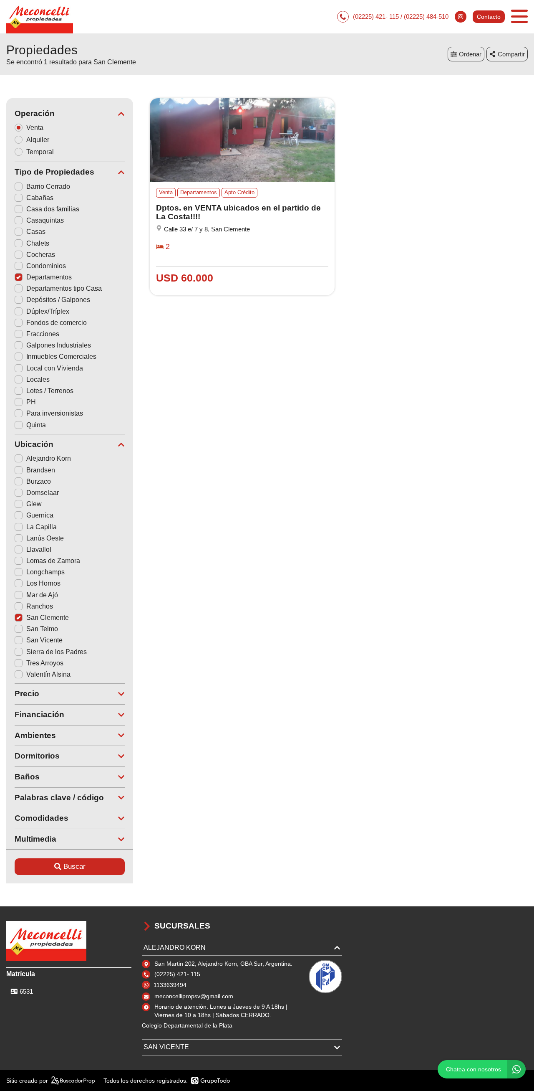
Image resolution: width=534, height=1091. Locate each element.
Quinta (36, 425)
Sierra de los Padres (56, 651)
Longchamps (45, 572)
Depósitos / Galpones (58, 299)
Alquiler (37, 139)
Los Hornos (43, 583)
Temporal (40, 151)
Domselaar (42, 492)
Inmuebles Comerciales (61, 356)
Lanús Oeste (45, 538)
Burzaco (38, 481)
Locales (38, 379)
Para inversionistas (54, 413)
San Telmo (42, 628)
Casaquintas (45, 220)
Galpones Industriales (58, 345)
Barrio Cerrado (48, 186)
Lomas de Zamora (53, 560)
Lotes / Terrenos (49, 390)
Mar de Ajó (42, 595)
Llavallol (38, 549)
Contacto (489, 16)
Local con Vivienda (54, 368)
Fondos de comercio (56, 322)
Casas (35, 231)
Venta (34, 127)
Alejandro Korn (48, 458)
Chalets (37, 243)
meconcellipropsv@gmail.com (193, 996)
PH (31, 402)
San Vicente (44, 640)
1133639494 (170, 985)
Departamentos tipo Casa (64, 288)
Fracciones (42, 333)
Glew (34, 503)
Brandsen (40, 470)
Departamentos (49, 277)
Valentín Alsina (48, 674)
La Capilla (41, 526)
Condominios (46, 265)
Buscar (74, 866)
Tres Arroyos (44, 663)
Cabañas (39, 197)
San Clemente (47, 617)
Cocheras (40, 254)
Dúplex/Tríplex (47, 311)
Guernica (39, 515)
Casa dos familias (52, 209)
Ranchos (39, 606)
